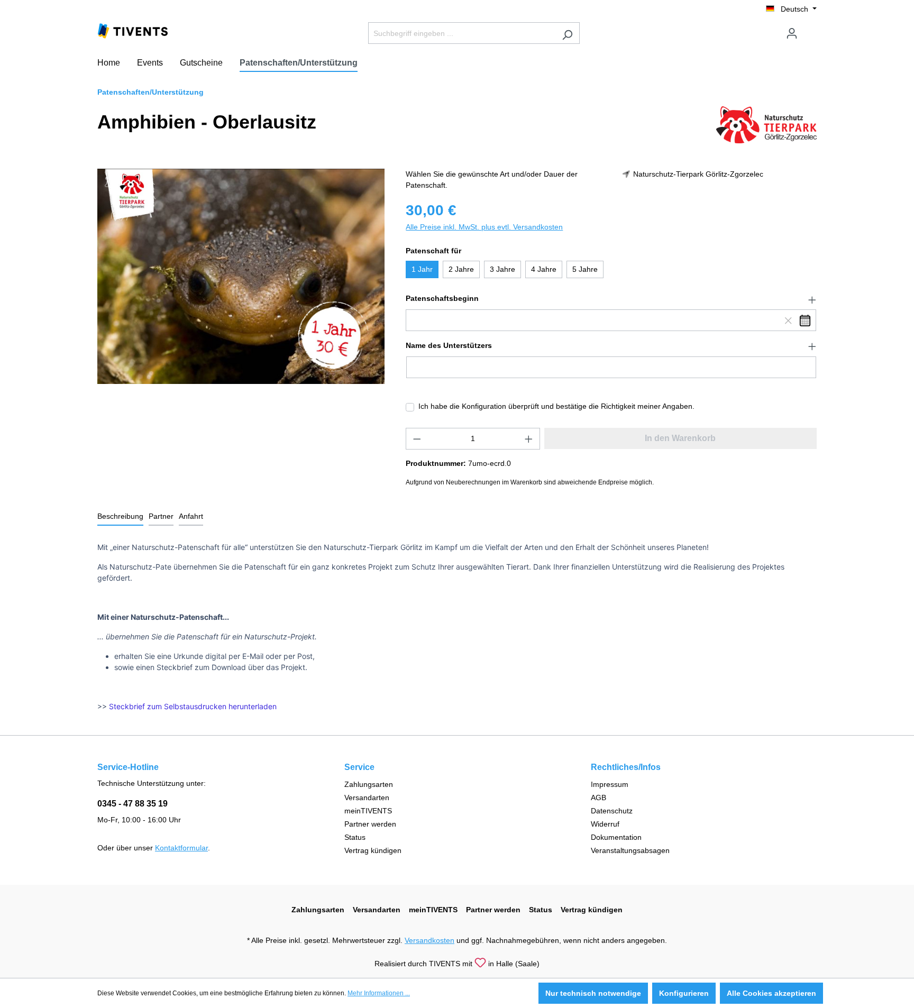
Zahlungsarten (368, 784)
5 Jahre (585, 269)
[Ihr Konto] (792, 33)
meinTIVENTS (368, 811)
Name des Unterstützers (449, 345)
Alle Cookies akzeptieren (771, 993)
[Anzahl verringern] (417, 439)
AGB (598, 797)
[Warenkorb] (810, 29)
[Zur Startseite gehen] (132, 30)
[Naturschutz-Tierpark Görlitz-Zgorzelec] (766, 124)
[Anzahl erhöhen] (529, 439)
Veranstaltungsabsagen (630, 850)
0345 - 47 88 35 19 (132, 803)
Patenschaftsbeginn (442, 298)
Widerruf (605, 824)
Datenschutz (612, 811)
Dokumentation (616, 837)
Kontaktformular (181, 848)
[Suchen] (567, 33)
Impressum (609, 784)
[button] (611, 299)
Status (354, 837)
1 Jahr (422, 269)
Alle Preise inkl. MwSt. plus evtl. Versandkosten (484, 227)
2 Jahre (461, 269)
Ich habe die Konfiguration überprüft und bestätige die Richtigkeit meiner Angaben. (556, 406)
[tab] (120, 517)
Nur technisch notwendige (593, 993)
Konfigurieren (684, 993)
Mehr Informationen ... (379, 993)
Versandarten (366, 797)
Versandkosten (429, 940)
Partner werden (370, 824)
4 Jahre (543, 269)
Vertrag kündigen (372, 850)
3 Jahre (502, 269)
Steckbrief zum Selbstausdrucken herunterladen (193, 706)
